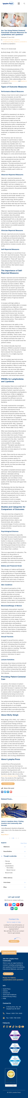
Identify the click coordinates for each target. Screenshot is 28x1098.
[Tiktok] (13, 1027)
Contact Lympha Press (8, 783)
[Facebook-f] (4, 1027)
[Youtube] (23, 1027)
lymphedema (14, 81)
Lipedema (16, 39)
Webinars (7, 846)
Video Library (8, 877)
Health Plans (6, 989)
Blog (12, 41)
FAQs (4, 998)
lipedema (24, 81)
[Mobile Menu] (19, 3)
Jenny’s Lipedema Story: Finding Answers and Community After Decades (12, 823)
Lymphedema (6, 41)
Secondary (10, 867)
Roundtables (8, 851)
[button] (2, 792)
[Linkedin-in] (16, 1027)
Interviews (7, 882)
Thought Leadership (8, 39)
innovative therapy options (9, 776)
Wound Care (9, 872)
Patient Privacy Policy (9, 996)
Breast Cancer (11, 870)
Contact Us (6, 993)
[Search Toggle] (24, 4)
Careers (5, 991)
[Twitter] (10, 1027)
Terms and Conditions (9, 994)
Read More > (5, 834)
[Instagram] (7, 1027)
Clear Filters (24, 843)
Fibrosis (7, 861)
